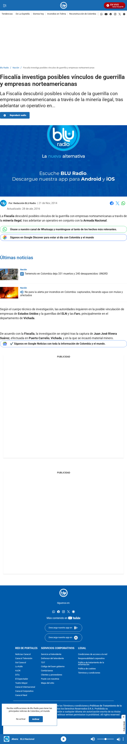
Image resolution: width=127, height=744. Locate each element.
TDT (43, 662)
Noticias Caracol (23, 654)
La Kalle (19, 667)
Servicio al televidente (51, 654)
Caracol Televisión (23, 658)
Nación (16, 68)
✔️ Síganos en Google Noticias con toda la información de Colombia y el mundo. (58, 343)
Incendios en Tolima (56, 14)
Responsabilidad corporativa (91, 658)
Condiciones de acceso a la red (92, 654)
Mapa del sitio (47, 683)
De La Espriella (23, 14)
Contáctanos (47, 671)
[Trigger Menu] (4, 5)
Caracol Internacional (25, 687)
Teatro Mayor (21, 683)
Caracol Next (21, 695)
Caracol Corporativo (24, 691)
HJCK (18, 671)
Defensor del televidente (52, 658)
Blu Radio (4, 68)
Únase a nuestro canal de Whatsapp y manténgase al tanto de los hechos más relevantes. (63, 229)
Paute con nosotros (50, 679)
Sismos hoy (38, 14)
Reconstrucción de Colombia (82, 14)
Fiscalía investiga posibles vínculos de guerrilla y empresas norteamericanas (58, 68)
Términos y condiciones (89, 673)
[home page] (63, 5)
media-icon (63, 739)
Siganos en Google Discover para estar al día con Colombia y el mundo (52, 237)
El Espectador (21, 679)
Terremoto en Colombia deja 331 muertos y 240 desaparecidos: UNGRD (66, 273)
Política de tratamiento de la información (91, 663)
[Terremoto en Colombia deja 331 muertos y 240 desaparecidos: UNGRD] (9, 274)
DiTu (17, 675)
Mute (93, 739)
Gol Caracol (20, 662)
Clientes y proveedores (51, 675)
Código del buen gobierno (52, 667)
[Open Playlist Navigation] (123, 739)
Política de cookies (87, 669)
